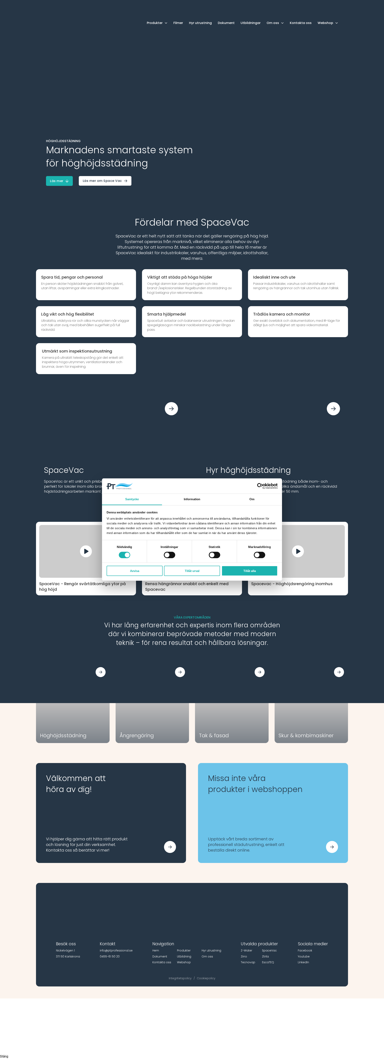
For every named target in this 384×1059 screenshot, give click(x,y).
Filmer (178, 23)
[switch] (169, 555)
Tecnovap (248, 962)
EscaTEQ (268, 962)
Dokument (226, 23)
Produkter (184, 950)
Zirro (244, 956)
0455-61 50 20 (110, 956)
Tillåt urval (192, 571)
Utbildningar (251, 23)
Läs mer (56, 181)
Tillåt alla (249, 571)
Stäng (4, 1056)
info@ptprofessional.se (116, 950)
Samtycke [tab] (132, 499)
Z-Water (246, 950)
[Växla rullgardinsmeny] (166, 23)
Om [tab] (251, 499)
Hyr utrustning (200, 23)
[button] (86, 551)
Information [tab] (192, 499)
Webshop (184, 962)
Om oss (207, 956)
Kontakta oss (301, 23)
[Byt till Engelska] (346, 23)
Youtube (304, 956)
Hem (155, 950)
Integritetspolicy (180, 978)
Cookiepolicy (206, 978)
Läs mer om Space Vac (102, 180)
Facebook (305, 950)
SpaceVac (269, 950)
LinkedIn (303, 962)
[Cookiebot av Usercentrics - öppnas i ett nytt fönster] (260, 486)
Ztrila (265, 956)
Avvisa (134, 571)
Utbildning (184, 956)
